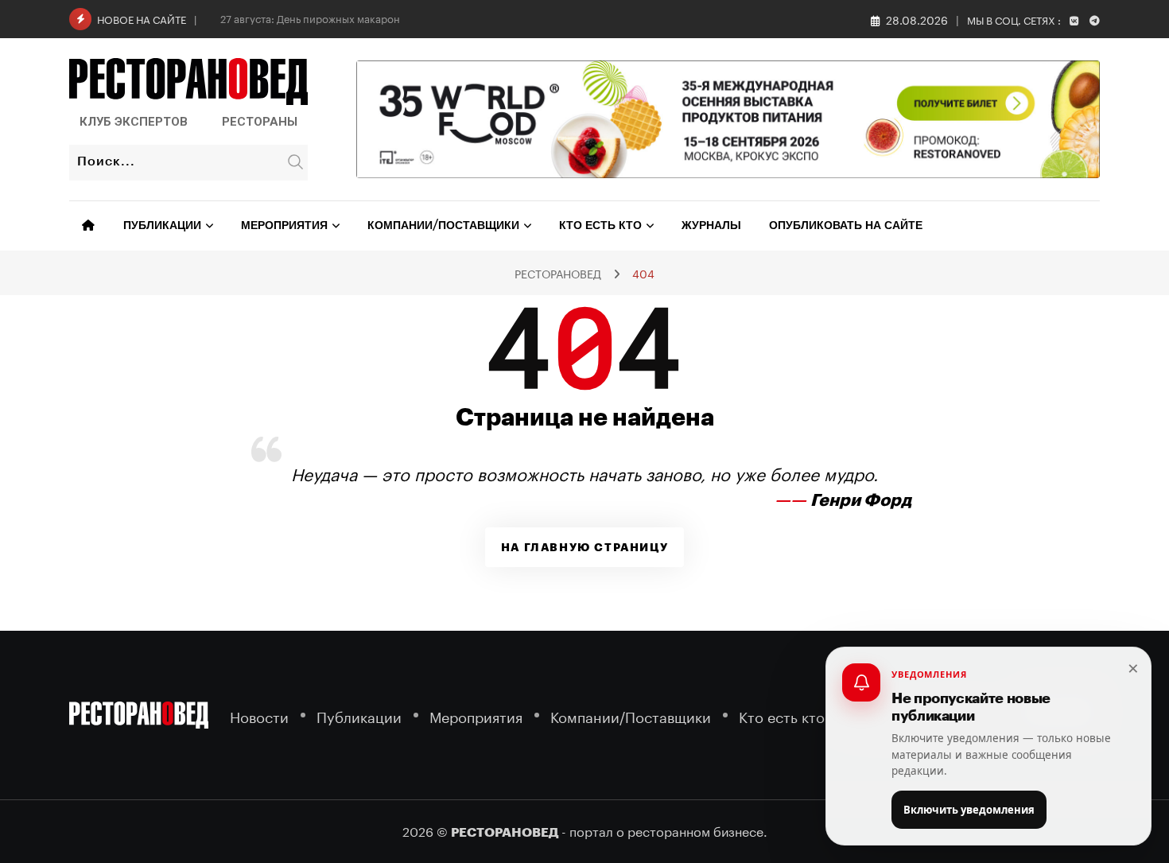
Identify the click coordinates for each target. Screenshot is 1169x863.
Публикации (162, 226)
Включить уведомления (969, 810)
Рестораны (259, 122)
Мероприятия (284, 226)
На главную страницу (584, 547)
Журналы (711, 226)
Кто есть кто (600, 226)
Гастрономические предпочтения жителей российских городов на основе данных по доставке (458, 17)
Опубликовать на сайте (845, 226)
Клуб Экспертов (134, 122)
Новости (259, 715)
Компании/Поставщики (443, 226)
